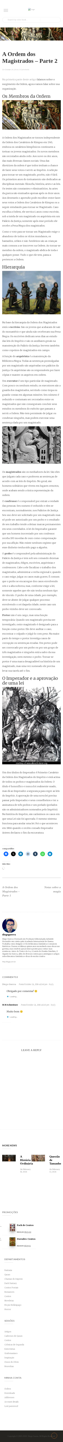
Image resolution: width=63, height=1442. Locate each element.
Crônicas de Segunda (14, 1344)
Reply (51, 984)
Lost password (11, 1406)
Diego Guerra (9, 984)
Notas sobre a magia (52, 889)
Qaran (7, 1274)
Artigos (7, 1331)
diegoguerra (9, 934)
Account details (11, 1402)
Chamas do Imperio (13, 1279)
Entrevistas (9, 1349)
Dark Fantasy (10, 1283)
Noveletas (9, 1300)
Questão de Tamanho (54, 1160)
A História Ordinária (25, 1160)
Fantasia (8, 1270)
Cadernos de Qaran (13, 1336)
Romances (9, 1292)
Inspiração (9, 1357)
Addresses (9, 1397)
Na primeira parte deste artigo (19, 79)
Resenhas (9, 1366)
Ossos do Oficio (11, 1362)
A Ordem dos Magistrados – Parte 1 (11, 891)
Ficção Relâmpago (12, 1305)
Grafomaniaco (11, 1353)
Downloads (9, 1393)
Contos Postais (11, 1287)
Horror (7, 1309)
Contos (7, 1296)
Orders (7, 1389)
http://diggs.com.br (9, 962)
